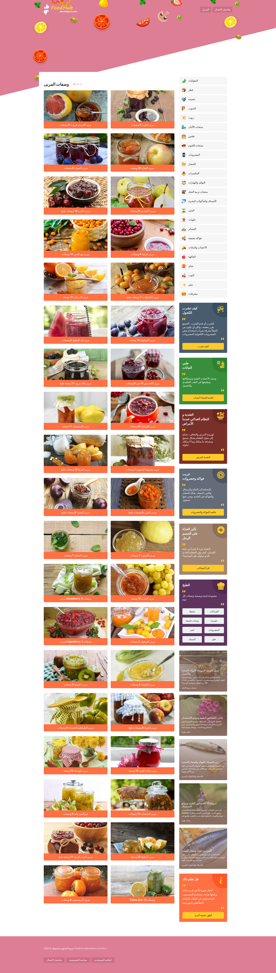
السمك (192, 639)
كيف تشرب (203, 346)
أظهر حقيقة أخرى (203, 915)
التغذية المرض (203, 457)
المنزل (205, 9)
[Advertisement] (138, 48)
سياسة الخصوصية (78, 960)
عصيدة (214, 620)
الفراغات (214, 611)
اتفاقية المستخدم (103, 960)
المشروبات (214, 630)
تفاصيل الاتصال (222, 9)
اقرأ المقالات (203, 568)
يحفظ (192, 611)
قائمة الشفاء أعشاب (203, 397)
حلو (214, 639)
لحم (192, 630)
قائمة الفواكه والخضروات (203, 512)
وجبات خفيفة (192, 620)
